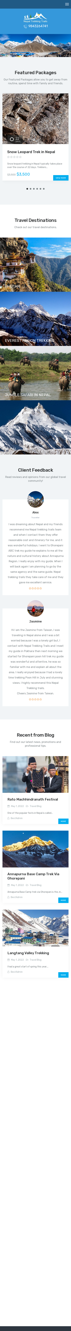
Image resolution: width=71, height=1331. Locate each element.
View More (61, 178)
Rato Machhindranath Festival (32, 799)
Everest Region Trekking (29, 340)
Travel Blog (35, 806)
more (63, 821)
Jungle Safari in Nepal (28, 395)
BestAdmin (17, 818)
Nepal (11, 449)
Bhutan (12, 286)
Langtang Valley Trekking (28, 953)
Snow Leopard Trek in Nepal (31, 152)
